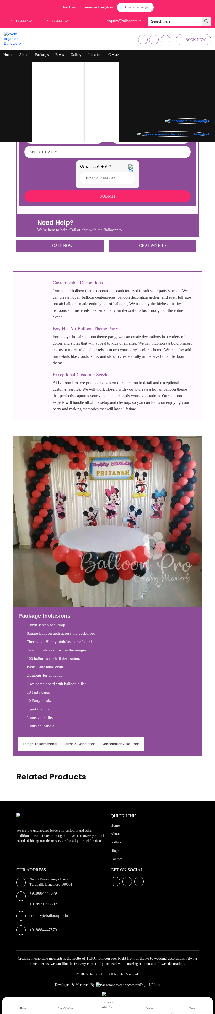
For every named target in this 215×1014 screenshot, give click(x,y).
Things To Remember (40, 744)
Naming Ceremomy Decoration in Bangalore (70, 118)
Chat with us (153, 245)
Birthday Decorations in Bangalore (62, 76)
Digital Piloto (150, 985)
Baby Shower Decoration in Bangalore (65, 128)
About (23, 55)
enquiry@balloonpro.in (48, 915)
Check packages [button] (136, 7)
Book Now (196, 40)
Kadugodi (97, 107)
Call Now (62, 245)
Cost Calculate (65, 1008)
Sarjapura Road (101, 118)
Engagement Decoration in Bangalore (65, 139)
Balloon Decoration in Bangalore (61, 65)
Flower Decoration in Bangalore (61, 86)
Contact (114, 55)
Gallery (76, 55)
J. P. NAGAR (100, 128)
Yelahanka (97, 76)
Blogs (59, 55)
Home (7, 55)
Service (149, 1008)
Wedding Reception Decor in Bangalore (66, 107)
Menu (192, 1008)
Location (94, 55)
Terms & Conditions (79, 744)
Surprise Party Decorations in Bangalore (67, 97)
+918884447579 (43, 893)
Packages (42, 55)
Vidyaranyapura (102, 139)
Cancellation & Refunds (120, 744)
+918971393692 (43, 904)
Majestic (96, 97)
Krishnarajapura (102, 65)
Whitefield (98, 86)
